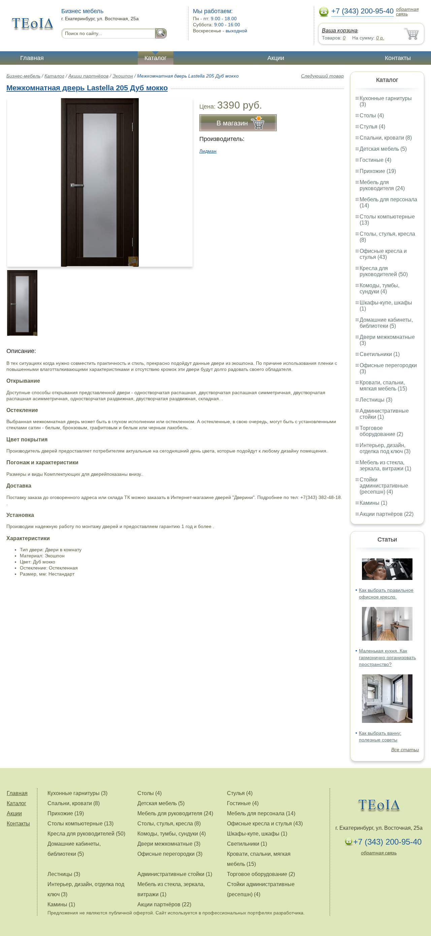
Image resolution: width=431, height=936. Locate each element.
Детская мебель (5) (383, 149)
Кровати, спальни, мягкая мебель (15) (383, 385)
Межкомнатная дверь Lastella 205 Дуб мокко (87, 88)
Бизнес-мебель (23, 76)
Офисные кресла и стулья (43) (383, 254)
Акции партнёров (88, 76)
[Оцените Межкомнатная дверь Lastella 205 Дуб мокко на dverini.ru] (100, 182)
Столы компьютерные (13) (80, 823)
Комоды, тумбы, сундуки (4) (379, 288)
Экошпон (122, 76)
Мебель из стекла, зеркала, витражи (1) (385, 465)
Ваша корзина (340, 30)
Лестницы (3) (376, 400)
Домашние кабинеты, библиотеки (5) (386, 323)
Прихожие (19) (378, 171)
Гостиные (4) (375, 160)
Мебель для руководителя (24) (382, 185)
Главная (32, 58)
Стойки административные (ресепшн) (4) (384, 486)
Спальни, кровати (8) (386, 138)
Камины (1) (373, 503)
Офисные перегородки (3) (169, 854)
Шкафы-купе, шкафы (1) (257, 834)
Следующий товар (322, 76)
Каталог (155, 58)
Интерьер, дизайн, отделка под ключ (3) (385, 448)
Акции (275, 58)
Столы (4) (372, 115)
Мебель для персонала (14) (261, 813)
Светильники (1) (380, 354)
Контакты (398, 58)
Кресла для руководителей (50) (384, 271)
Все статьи (405, 749)
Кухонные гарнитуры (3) (77, 793)
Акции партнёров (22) (386, 514)
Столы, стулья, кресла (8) (169, 823)
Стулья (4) (372, 126)
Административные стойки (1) (174, 874)
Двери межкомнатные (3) (168, 844)
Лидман (208, 151)
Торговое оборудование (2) (381, 431)
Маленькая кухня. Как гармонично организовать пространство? (387, 657)
